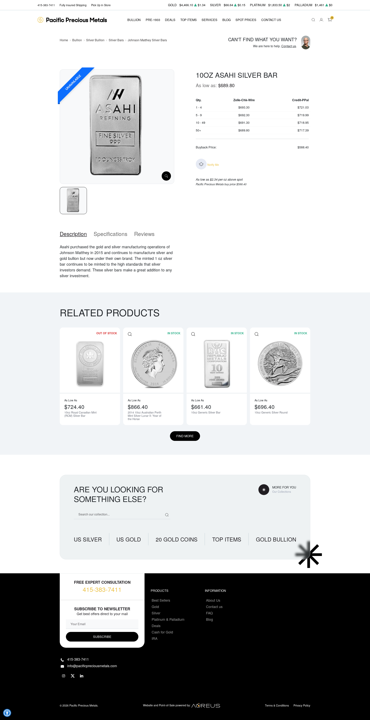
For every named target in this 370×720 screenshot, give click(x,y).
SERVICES (209, 20)
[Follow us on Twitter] (73, 676)
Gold (155, 606)
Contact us (288, 46)
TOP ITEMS (188, 20)
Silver (156, 612)
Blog (209, 619)
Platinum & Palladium (168, 619)
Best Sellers (161, 600)
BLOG (226, 20)
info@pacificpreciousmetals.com (92, 665)
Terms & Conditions (277, 705)
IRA (154, 638)
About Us (213, 600)
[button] (7, 713)
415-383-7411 (102, 589)
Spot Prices (245, 20)
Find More (185, 436)
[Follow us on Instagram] (64, 676)
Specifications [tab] (110, 233)
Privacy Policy (301, 705)
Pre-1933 (153, 20)
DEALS (170, 20)
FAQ (209, 612)
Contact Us (271, 20)
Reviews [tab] (144, 233)
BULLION (134, 20)
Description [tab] (73, 233)
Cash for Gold (162, 631)
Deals (156, 625)
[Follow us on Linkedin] (82, 676)
